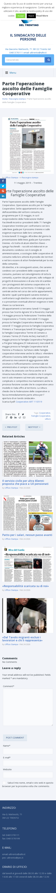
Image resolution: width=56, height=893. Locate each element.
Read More (42, 15)
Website (7, 769)
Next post (33, 427)
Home (5, 98)
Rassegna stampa (17, 98)
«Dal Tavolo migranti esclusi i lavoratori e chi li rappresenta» (22, 638)
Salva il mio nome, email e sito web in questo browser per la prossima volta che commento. (27, 784)
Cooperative (44, 412)
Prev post (12, 427)
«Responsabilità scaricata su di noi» (25, 586)
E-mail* (6, 757)
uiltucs (48, 418)
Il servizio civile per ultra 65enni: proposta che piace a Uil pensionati (25, 482)
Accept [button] (21, 15)
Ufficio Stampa (11, 177)
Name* (6, 745)
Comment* (8, 686)
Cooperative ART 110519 (29, 401)
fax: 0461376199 (11, 838)
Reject (31, 15)
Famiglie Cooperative (40, 415)
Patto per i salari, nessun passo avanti (27, 535)
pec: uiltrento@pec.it (12, 857)
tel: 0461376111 (10, 834)
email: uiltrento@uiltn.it (35, 52)
